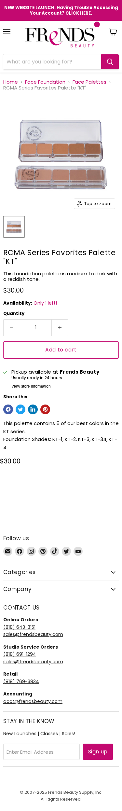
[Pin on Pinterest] (45, 409)
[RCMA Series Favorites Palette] (14, 226)
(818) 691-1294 (19, 654)
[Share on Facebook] (8, 409)
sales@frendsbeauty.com (33, 634)
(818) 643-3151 (19, 627)
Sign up (98, 751)
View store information (31, 386)
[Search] (110, 61)
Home (10, 82)
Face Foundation (45, 82)
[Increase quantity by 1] (60, 327)
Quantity (13, 313)
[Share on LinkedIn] (33, 409)
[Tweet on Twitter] (20, 409)
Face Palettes (89, 82)
